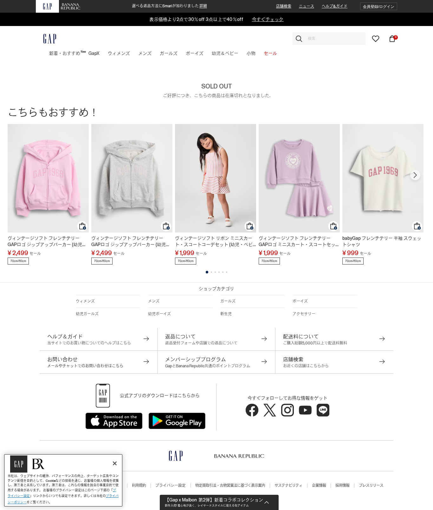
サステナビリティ (288, 485)
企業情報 (319, 485)
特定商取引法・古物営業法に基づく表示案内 (230, 485)
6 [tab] (226, 272)
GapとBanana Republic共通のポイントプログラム (207, 366)
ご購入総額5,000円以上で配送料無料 (315, 343)
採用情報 (342, 485)
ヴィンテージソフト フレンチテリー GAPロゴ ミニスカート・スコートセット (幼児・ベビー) (299, 242)
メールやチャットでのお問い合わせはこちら (85, 366)
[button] (378, 6)
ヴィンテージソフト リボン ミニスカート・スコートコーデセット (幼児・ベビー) (214, 242)
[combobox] (329, 38)
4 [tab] (219, 272)
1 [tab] (207, 272)
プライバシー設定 (170, 485)
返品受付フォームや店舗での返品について (201, 343)
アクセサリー (304, 314)
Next (415, 175)
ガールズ (228, 301)
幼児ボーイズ (159, 314)
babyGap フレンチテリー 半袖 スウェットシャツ (381, 241)
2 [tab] (211, 272)
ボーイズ (300, 301)
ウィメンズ (85, 301)
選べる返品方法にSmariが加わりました (169, 6)
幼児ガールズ (87, 314)
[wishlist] (375, 38)
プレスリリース (371, 485)
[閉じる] (115, 463)
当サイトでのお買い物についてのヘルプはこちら (89, 343)
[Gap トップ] (46, 38)
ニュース (306, 6)
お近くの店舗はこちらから (306, 366)
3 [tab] (215, 272)
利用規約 (139, 485)
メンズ (153, 301)
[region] (63, 480)
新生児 (226, 314)
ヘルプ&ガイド (334, 6)
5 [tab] (222, 272)
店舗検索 (283, 6)
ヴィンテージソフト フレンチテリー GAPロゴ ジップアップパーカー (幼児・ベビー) (47, 242)
